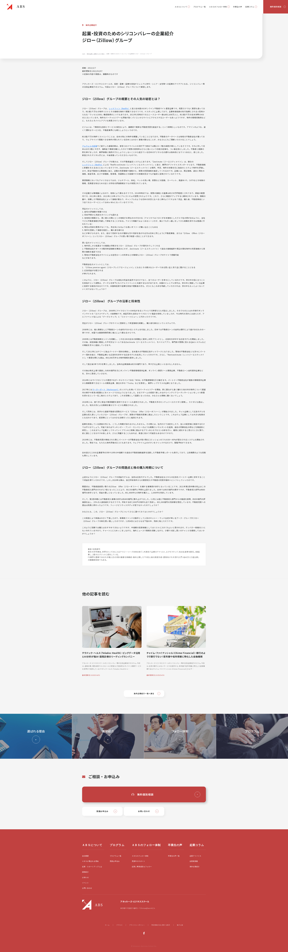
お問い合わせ (87, 888)
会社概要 (85, 856)
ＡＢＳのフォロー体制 (218, 7)
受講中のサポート (138, 861)
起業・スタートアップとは (92, 867)
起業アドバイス (195, 856)
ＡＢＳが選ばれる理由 (90, 861)
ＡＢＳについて (181, 7)
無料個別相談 (275, 6)
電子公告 (180, 925)
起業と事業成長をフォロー (142, 867)
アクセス (119, 925)
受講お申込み (115, 861)
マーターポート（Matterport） (105, 389)
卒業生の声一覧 (174, 856)
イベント (85, 883)
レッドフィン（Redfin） (119, 108)
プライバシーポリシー (137, 925)
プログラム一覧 (199, 7)
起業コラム (249, 7)
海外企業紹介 (195, 867)
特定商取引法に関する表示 (160, 925)
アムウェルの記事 (89, 146)
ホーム (107, 925)
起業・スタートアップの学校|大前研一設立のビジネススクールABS (16, 6)
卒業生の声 (237, 7)
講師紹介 (85, 872)
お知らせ (85, 877)
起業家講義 (194, 861)
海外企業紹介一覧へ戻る (144, 693)
